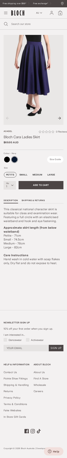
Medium (37, 174)
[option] (33, 80)
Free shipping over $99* (15, 3)
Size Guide (55, 159)
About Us (39, 372)
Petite (10, 174)
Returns (8, 391)
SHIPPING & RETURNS (33, 200)
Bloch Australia (27, 448)
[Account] (51, 11)
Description (11, 200)
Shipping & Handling (16, 385)
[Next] (59, 118)
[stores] (63, 4)
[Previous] (7, 118)
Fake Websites (12, 410)
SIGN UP (56, 347)
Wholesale (40, 385)
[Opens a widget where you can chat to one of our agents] (53, 451)
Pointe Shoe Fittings (16, 378)
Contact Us (10, 372)
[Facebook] (26, 431)
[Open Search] (6, 24)
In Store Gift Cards (15, 416)
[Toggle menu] (5, 12)
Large (51, 174)
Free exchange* (41, 3)
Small (23, 174)
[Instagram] (33, 431)
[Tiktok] (39, 431)
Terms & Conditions (15, 404)
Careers (38, 391)
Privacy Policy (12, 397)
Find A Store (41, 378)
